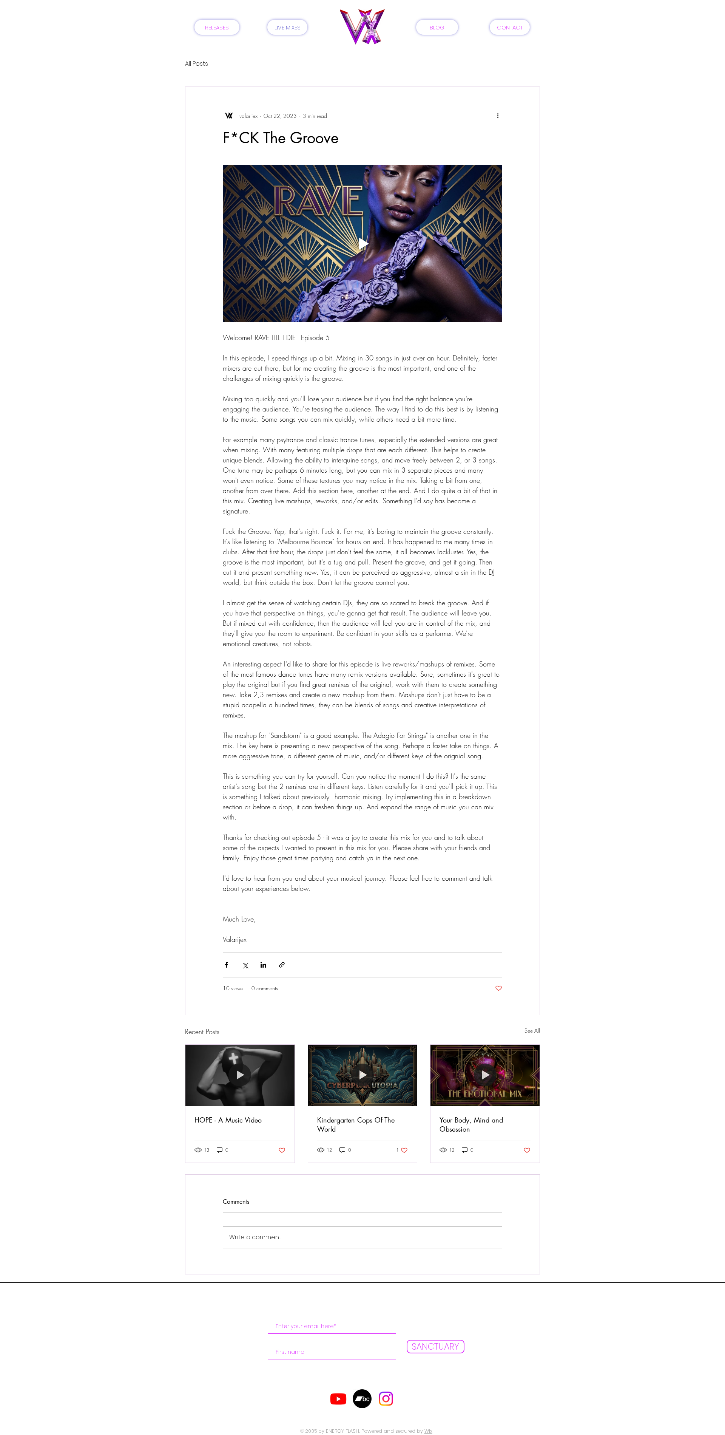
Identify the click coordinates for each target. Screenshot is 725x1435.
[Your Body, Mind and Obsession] (485, 1075)
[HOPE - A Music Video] (240, 1075)
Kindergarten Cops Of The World (356, 1124)
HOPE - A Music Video (228, 1119)
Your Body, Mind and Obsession (471, 1124)
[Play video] (362, 243)
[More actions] (497, 115)
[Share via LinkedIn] (263, 964)
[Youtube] (338, 1398)
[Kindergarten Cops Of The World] (362, 1075)
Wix (428, 1431)
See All (532, 1030)
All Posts (196, 64)
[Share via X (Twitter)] (244, 964)
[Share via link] (281, 964)
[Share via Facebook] (226, 964)
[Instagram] (385, 1398)
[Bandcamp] (362, 1398)
